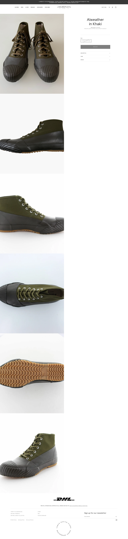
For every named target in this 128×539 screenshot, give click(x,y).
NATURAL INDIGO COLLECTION (17, 515)
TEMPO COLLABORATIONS (16, 511)
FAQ (39, 513)
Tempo (15, 520)
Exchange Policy (21, 520)
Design (82, 59)
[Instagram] (116, 520)
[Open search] (109, 7)
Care (82, 56)
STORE (39, 511)
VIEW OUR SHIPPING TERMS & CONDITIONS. (78, 505)
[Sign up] (116, 516)
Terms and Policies (29, 520)
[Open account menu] (112, 7)
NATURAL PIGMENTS (15, 513)
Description (83, 53)
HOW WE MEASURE (42, 515)
